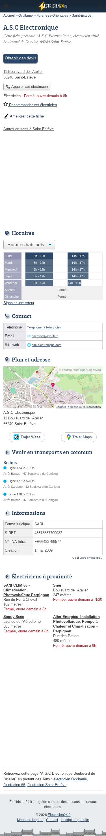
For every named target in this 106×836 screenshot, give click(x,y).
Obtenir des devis (20, 58)
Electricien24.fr (59, 815)
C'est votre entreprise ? (87, 557)
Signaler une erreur (18, 303)
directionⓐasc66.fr (45, 336)
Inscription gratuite (75, 820)
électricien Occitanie (70, 779)
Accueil (6, 6)
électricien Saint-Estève (46, 785)
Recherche (100, 6)
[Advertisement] (53, 713)
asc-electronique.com (46, 345)
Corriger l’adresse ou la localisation (78, 406)
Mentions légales (30, 820)
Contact (52, 820)
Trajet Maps (82, 437)
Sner (57, 585)
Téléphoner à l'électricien (44, 327)
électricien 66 (14, 785)
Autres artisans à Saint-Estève (28, 129)
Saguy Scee (13, 617)
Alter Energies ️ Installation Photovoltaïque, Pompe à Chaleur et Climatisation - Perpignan (76, 624)
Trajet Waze (30, 437)
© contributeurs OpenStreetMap (80, 369)
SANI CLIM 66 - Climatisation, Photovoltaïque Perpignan (26, 590)
